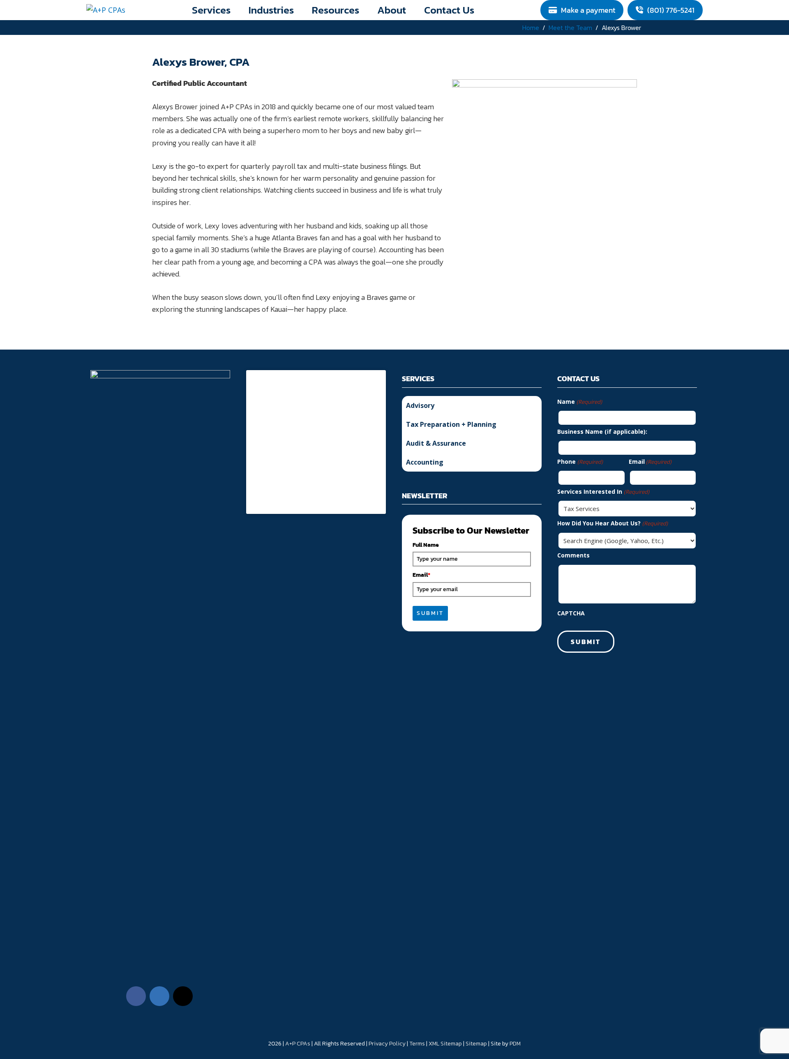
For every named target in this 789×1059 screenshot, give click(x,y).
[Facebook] (136, 996)
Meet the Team (570, 27)
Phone (579, 461)
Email (421, 575)
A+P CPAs (297, 1043)
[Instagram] (183, 996)
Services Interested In (603, 491)
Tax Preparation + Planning (451, 424)
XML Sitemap (445, 1043)
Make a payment (588, 10)
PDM (515, 1043)
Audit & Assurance (436, 443)
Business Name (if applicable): (602, 431)
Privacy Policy (387, 1043)
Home (530, 27)
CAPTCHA (571, 613)
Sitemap (476, 1043)
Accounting (424, 462)
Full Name (426, 545)
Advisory (420, 405)
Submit (430, 613)
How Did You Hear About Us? (612, 523)
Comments (573, 555)
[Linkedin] (159, 996)
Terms (417, 1043)
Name (579, 401)
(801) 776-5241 (670, 10)
